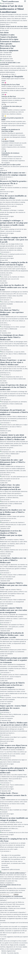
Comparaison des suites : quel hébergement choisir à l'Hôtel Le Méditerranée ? (12, 462)
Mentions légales (6, 951)
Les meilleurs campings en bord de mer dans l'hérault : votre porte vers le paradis (14, 239)
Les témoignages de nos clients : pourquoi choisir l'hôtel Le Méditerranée (12, 337)
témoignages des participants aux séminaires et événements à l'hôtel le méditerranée (14, 412)
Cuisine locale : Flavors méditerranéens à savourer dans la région (13, 795)
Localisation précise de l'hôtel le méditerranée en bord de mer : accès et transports (12, 685)
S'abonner (16, 894)
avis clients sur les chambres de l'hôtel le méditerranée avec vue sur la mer (13, 287)
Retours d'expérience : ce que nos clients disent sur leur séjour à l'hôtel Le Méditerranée (13, 362)
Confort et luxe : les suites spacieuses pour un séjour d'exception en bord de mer (10, 487)
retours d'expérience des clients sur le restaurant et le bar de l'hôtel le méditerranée (13, 387)
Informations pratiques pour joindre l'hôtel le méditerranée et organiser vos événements (14, 660)
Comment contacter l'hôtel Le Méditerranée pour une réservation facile (13, 585)
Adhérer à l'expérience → (7, 883)
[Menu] (25, 1)
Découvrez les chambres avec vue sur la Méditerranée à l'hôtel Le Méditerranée (13, 512)
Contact (13, 951)
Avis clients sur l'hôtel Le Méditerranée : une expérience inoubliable (12, 312)
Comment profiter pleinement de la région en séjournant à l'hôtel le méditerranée (13, 770)
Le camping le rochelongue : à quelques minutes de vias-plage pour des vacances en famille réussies (14, 223)
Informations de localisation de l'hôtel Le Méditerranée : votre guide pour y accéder (12, 635)
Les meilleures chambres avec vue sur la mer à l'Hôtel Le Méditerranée (13, 560)
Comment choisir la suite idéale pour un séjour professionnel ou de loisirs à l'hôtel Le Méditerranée (13, 437)
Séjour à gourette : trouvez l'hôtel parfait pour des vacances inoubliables (13, 708)
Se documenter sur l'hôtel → (8, 74)
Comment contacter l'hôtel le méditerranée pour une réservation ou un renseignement (13, 610)
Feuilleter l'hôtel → (5, 24)
